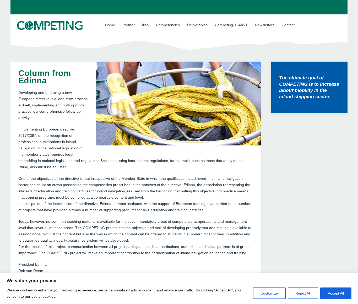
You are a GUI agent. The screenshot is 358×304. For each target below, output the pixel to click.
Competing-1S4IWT (231, 25)
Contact (288, 25)
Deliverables (197, 25)
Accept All (336, 293)
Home (110, 25)
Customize (269, 293)
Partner (128, 25)
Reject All (303, 293)
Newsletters (264, 25)
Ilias (145, 25)
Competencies (168, 25)
